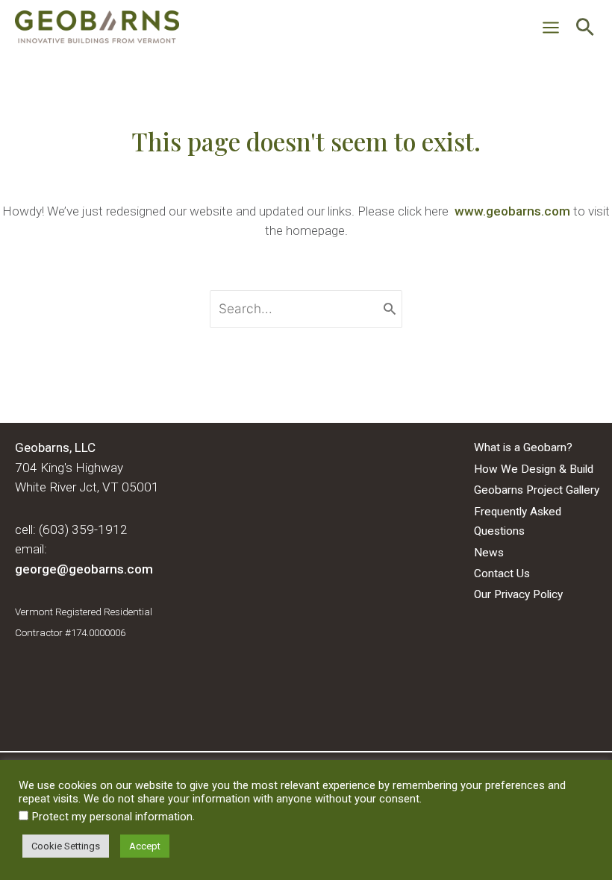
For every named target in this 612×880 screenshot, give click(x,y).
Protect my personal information (112, 816)
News (489, 552)
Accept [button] (144, 846)
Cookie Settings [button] (65, 846)
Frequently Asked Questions (517, 521)
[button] (585, 29)
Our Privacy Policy (518, 594)
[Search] (389, 309)
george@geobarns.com (84, 569)
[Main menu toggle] (550, 28)
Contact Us (502, 573)
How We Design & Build (533, 469)
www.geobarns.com (512, 211)
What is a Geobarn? (523, 447)
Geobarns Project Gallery (536, 490)
